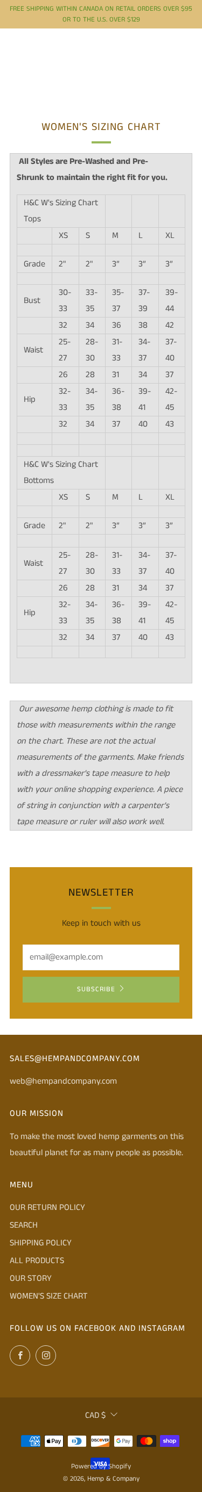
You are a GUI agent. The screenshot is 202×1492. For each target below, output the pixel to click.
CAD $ (95, 1415)
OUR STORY (31, 1278)
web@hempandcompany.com (63, 1081)
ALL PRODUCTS (37, 1261)
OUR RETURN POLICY (47, 1207)
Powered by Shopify (101, 1466)
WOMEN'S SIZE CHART (49, 1296)
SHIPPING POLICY (41, 1243)
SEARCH (24, 1225)
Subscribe (96, 989)
